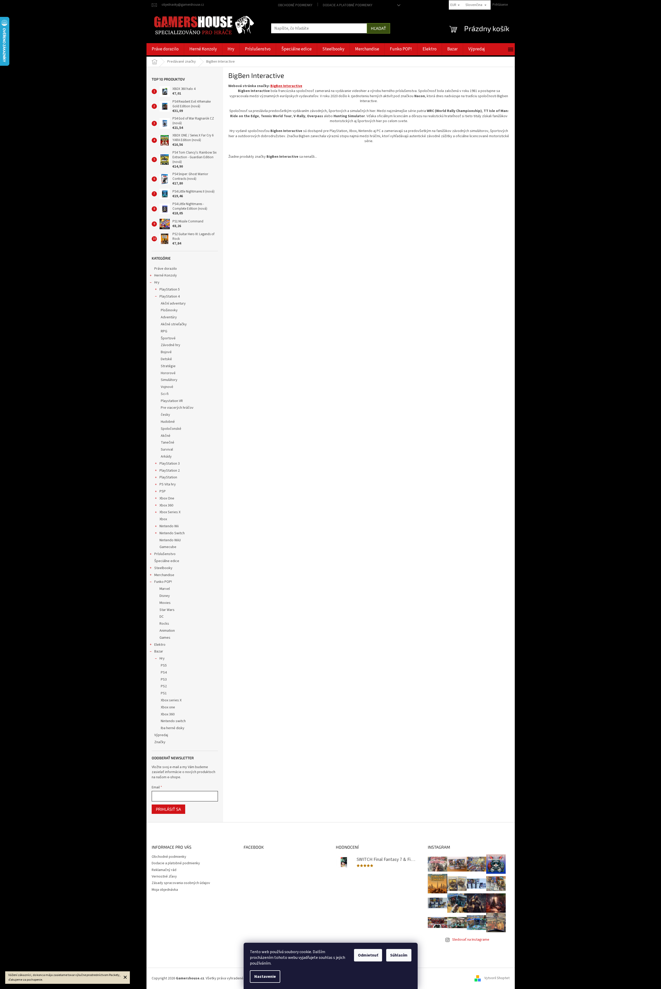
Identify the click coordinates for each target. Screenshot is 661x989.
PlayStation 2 (169, 470)
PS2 (164, 686)
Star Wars (167, 609)
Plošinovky (169, 310)
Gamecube (167, 547)
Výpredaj (161, 735)
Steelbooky (163, 568)
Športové (168, 338)
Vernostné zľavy (164, 876)
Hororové (168, 373)
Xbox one (168, 707)
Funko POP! (163, 581)
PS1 (164, 693)
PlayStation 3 (169, 463)
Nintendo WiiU (170, 540)
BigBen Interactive (286, 86)
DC (161, 616)
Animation (167, 630)
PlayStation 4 (169, 296)
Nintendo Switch (172, 533)
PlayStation (168, 477)
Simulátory (169, 380)
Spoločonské (171, 428)
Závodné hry (170, 345)
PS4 (164, 672)
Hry (156, 282)
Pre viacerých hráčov (177, 407)
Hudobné (168, 421)
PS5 (164, 665)
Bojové (166, 352)
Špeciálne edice (166, 561)
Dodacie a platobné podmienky (347, 5)
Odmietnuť (368, 955)
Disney (164, 595)
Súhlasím (399, 955)
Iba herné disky (172, 728)
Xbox (163, 519)
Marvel (164, 588)
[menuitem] (165, 49)
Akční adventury (173, 303)
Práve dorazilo (165, 268)
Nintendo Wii (169, 526)
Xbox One (166, 498)
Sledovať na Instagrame (470, 939)
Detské (166, 359)
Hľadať (378, 28)
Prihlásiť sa (168, 809)
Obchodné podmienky (295, 5)
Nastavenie (265, 976)
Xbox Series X (170, 512)
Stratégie (168, 366)
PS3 (164, 679)
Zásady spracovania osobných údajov (181, 883)
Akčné (165, 435)
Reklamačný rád (164, 870)
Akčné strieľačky (174, 324)
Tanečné (167, 442)
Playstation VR (172, 401)
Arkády (166, 456)
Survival (167, 449)
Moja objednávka (165, 889)
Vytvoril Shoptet (497, 978)
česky (165, 414)
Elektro (159, 644)
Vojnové (167, 387)
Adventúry (169, 317)
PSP (162, 491)
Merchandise (164, 575)
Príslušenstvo (165, 554)
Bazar (158, 651)
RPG (164, 331)
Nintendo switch (173, 721)
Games (164, 637)
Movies (165, 602)
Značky (159, 742)
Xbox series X (171, 700)
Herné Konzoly (165, 275)
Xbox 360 (166, 505)
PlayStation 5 (169, 289)
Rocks (164, 623)
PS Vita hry (167, 484)
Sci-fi (165, 394)
